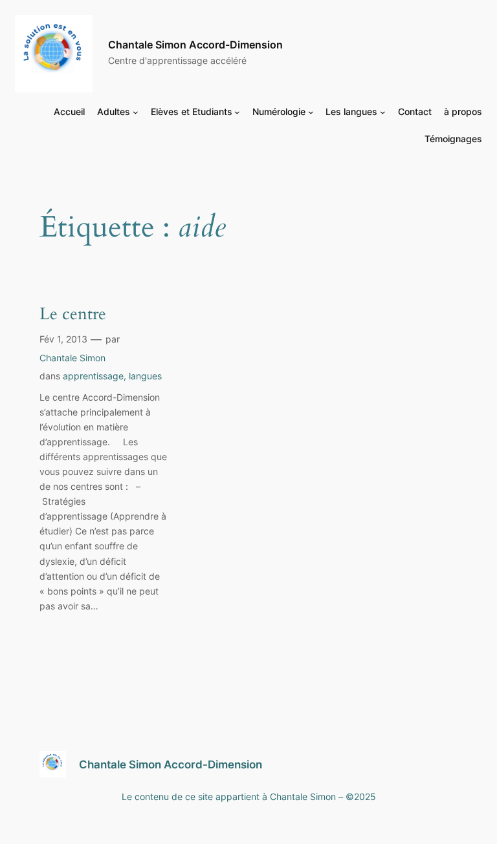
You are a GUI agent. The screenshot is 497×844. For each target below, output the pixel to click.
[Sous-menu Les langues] (383, 112)
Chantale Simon (72, 357)
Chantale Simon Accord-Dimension (195, 44)
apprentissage (93, 375)
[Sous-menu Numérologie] (311, 112)
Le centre (72, 314)
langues (145, 375)
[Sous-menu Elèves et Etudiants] (237, 112)
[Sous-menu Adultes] (135, 112)
